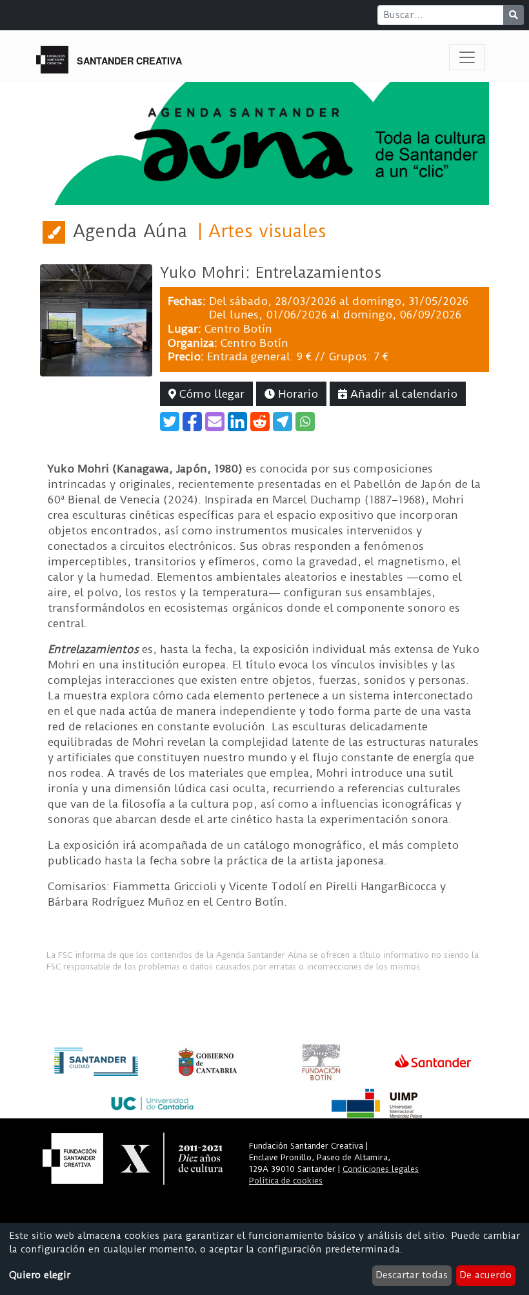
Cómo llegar (210, 393)
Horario (296, 393)
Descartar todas (411, 1275)
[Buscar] (513, 15)
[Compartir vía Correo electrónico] (215, 421)
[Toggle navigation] (467, 57)
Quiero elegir (39, 1275)
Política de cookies (286, 1180)
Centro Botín (238, 328)
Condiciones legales (381, 1169)
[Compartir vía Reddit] (260, 421)
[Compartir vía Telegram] (282, 421)
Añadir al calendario (402, 393)
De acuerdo (485, 1275)
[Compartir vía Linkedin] (237, 421)
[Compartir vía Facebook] (192, 421)
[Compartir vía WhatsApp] (305, 421)
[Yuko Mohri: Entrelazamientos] (96, 319)
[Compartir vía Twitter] (169, 421)
